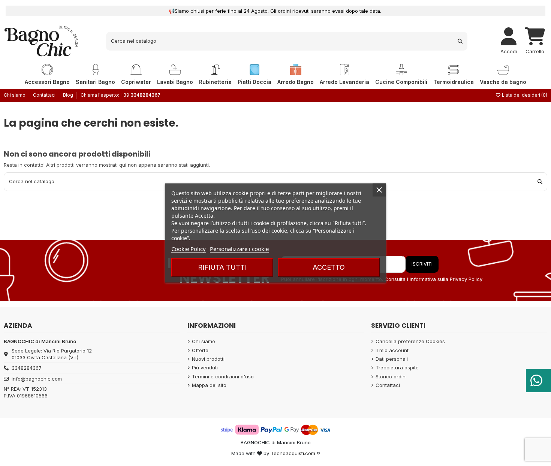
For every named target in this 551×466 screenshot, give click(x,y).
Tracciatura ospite (397, 367)
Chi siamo (15, 95)
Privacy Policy (466, 279)
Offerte (200, 350)
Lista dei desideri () (524, 95)
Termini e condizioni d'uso (223, 376)
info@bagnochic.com (37, 379)
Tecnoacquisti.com (293, 453)
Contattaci (45, 95)
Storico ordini (391, 376)
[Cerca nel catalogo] (460, 41)
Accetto (329, 267)
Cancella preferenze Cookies (410, 341)
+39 (140, 95)
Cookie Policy (188, 248)
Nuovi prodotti (208, 359)
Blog (68, 95)
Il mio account (392, 350)
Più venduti (205, 367)
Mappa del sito (209, 385)
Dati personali (392, 359)
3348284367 (27, 368)
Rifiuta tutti (222, 267)
